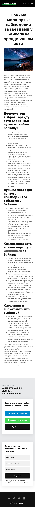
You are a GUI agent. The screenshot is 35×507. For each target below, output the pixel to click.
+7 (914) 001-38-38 (16, 503)
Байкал (6, 75)
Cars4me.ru (20, 147)
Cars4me (14, 95)
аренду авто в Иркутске (12, 353)
